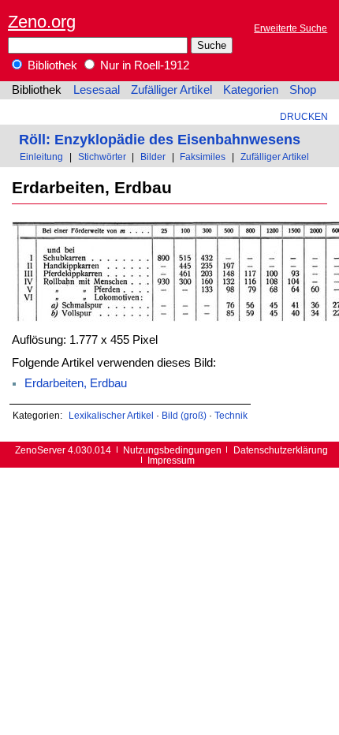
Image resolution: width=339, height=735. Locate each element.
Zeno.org (42, 22)
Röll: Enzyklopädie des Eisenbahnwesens (159, 139)
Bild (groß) (184, 415)
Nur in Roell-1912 (143, 65)
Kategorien (250, 90)
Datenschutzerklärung (280, 450)
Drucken (304, 116)
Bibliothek (50, 65)
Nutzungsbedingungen (172, 450)
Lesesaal (96, 90)
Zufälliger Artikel (171, 90)
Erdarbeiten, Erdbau (75, 383)
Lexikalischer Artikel (111, 415)
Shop (302, 90)
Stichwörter (102, 156)
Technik (231, 415)
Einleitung (41, 156)
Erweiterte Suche (290, 28)
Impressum (171, 460)
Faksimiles (202, 156)
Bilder (153, 156)
